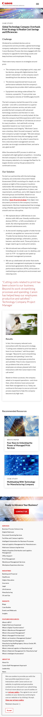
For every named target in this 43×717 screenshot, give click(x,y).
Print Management (8, 559)
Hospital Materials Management (13, 641)
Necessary (11, 704)
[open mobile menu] (37, 4)
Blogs (4, 604)
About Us (5, 662)
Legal (4, 586)
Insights (4, 613)
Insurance (5, 583)
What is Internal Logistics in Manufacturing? (17, 648)
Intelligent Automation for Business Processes (18, 541)
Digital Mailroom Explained (11, 625)
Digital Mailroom (8, 532)
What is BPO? (7, 622)
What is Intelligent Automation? (13, 653)
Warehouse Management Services (13, 562)
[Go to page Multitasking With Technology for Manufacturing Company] (21, 465)
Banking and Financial (9, 574)
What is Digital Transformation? (13, 627)
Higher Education (8, 580)
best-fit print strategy (18, 200)
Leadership (6, 668)
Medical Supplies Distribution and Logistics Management (17, 552)
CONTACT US (21, 511)
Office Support (7, 556)
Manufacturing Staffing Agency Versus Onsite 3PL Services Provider (19, 644)
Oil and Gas (6, 595)
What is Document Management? (13, 633)
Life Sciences (6, 589)
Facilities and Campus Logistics (12, 538)
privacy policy (13, 692)
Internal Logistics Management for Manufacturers (19, 544)
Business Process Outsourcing (12, 529)
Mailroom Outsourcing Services (13, 547)
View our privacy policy (14, 700)
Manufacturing (7, 592)
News (4, 672)
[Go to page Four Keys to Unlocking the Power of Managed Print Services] (21, 426)
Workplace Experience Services (13, 565)
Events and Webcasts (9, 610)
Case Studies (6, 607)
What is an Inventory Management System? (16, 638)
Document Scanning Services (12, 535)
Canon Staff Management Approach (14, 665)
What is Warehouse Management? (13, 630)
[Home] (13, 4)
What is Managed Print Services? (13, 635)
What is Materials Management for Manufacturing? (19, 651)
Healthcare (6, 577)
